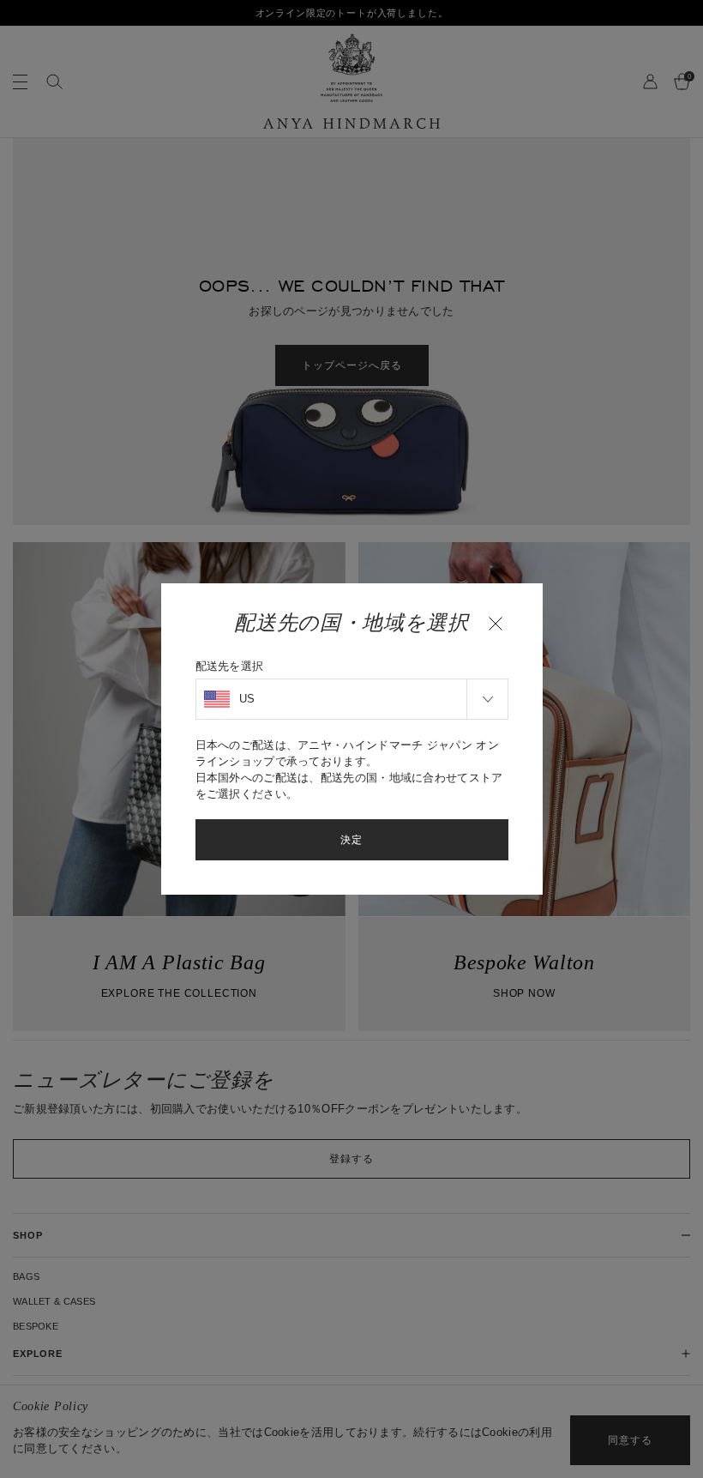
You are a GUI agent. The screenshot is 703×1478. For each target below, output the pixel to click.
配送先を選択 (229, 666)
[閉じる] (495, 623)
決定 (351, 840)
